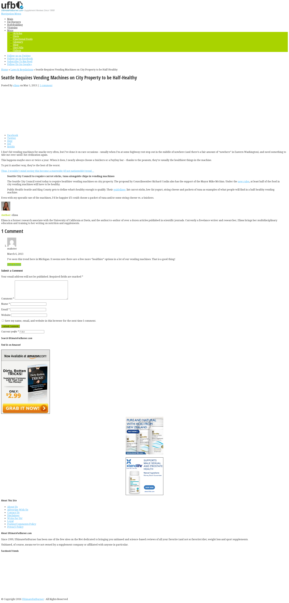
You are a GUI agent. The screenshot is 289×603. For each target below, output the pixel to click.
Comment (7, 298)
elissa (16, 85)
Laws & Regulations (22, 69)
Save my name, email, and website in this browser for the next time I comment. (50, 320)
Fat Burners (14, 21)
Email (5, 309)
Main (10, 19)
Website (6, 315)
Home (4, 69)
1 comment (46, 85)
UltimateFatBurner (33, 599)
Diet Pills (18, 47)
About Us (12, 506)
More (10, 30)
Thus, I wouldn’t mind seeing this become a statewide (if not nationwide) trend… (47, 171)
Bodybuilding (15, 24)
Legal (10, 521)
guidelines (119, 189)
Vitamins (12, 27)
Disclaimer (13, 515)
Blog (15, 44)
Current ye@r (10, 331)
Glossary (18, 42)
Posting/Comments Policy (21, 524)
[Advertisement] (144, 110)
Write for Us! (14, 518)
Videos (17, 50)
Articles (17, 33)
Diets (16, 36)
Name (5, 303)
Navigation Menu (11, 13)
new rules (243, 181)
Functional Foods (23, 39)
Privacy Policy (15, 526)
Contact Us (13, 512)
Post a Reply (14, 264)
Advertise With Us (17, 509)
